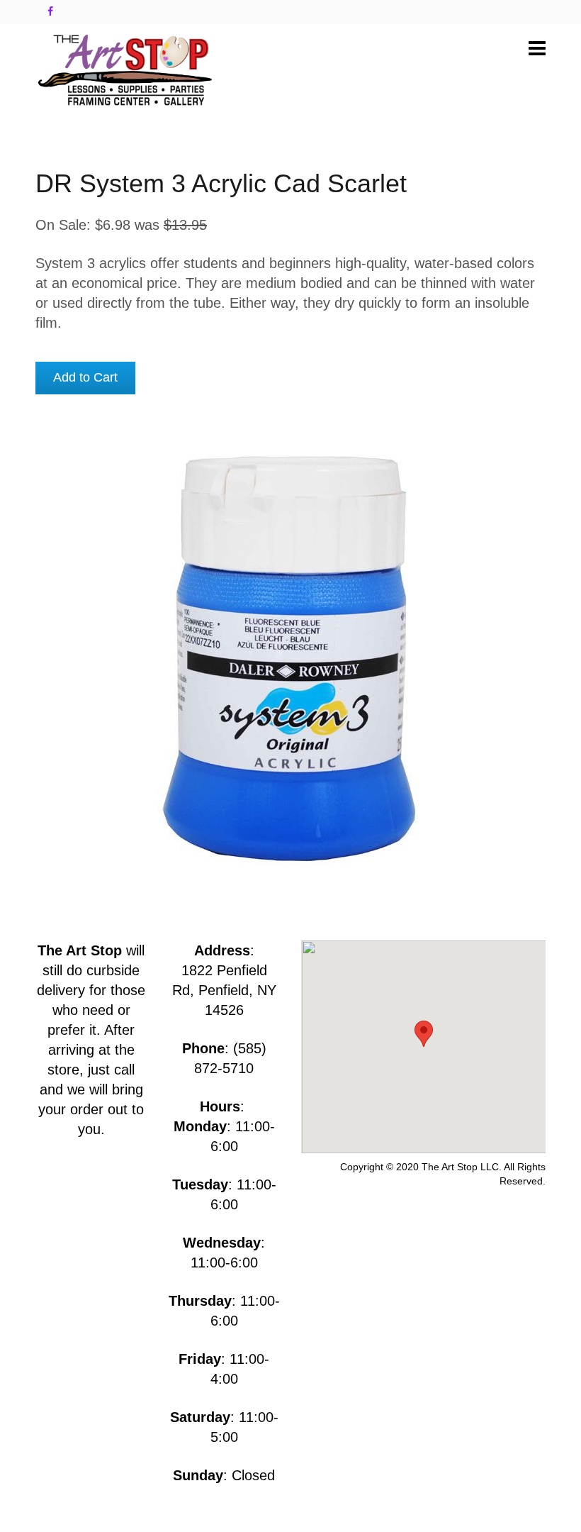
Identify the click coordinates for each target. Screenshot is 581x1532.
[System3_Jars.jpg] (290, 656)
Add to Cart (85, 377)
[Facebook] (50, 11)
